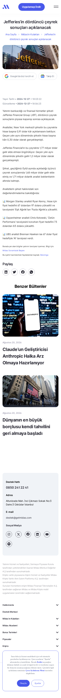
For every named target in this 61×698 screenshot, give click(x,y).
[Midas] (6, 7)
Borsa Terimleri (10, 632)
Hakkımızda (8, 605)
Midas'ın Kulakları (11, 618)
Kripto (5, 646)
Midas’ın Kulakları (30, 34)
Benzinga (44, 255)
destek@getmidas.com (19, 517)
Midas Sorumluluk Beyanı (14, 250)
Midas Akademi (10, 625)
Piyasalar (7, 639)
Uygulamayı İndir (31, 6)
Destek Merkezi (10, 612)
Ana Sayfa (10, 34)
